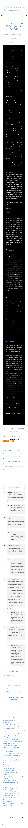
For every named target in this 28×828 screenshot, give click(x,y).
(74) (9, 728)
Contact (25, 822)
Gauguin (9, 124)
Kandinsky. (8, 158)
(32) (6, 737)
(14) (6, 774)
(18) (6, 763)
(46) (6, 732)
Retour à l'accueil (14, 431)
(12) (7, 786)
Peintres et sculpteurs (14, 38)
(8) (9, 797)
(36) (9, 736)
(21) (11, 755)
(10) (8, 795)
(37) (12, 734)
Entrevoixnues (14, 4)
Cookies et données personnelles (19, 824)
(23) (9, 751)
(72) (14, 730)
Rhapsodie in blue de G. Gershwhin (13, 413)
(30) (11, 739)
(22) (12, 753)
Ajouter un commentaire (14, 487)
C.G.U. (10, 824)
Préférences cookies (13, 825)
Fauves (12, 122)
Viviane (15, 697)
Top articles (20, 822)
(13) (9, 780)
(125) (10, 724)
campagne (13, 86)
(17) (9, 770)
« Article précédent (8, 428)
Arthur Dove (8, 72)
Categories (14, 32)
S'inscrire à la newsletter (9, 445)
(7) (7, 801)
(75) (11, 726)
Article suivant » (20, 428)
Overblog (21, 817)
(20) (10, 757)
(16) (10, 772)
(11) (9, 791)
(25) (8, 743)
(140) (9, 720)
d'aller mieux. (13, 62)
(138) (9, 722)
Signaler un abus (5, 824)
